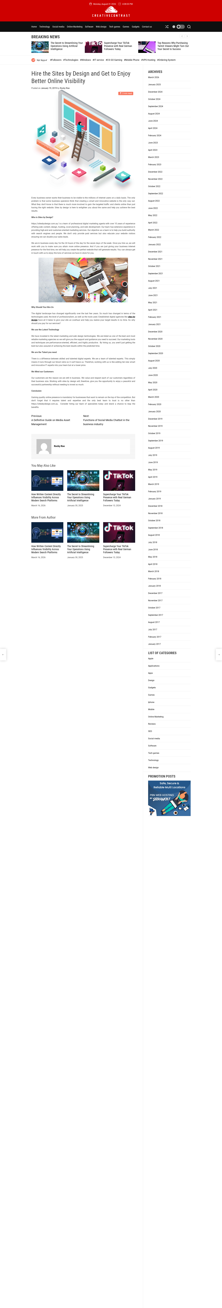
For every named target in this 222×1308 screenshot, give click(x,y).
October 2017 (154, 607)
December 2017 (155, 593)
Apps (150, 673)
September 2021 (155, 273)
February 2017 (154, 637)
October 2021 (154, 266)
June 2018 (153, 549)
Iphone (151, 702)
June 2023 (153, 142)
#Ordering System (166, 60)
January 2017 (154, 644)
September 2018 (155, 528)
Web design (101, 26)
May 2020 (152, 382)
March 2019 (153, 484)
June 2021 (153, 295)
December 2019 (155, 419)
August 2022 (154, 201)
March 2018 (153, 571)
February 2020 (154, 404)
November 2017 (155, 600)
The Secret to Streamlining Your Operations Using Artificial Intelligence (80, 497)
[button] (187, 36)
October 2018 (154, 520)
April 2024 (152, 128)
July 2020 (152, 368)
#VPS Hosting (148, 60)
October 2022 (154, 186)
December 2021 (155, 251)
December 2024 (155, 92)
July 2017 (152, 629)
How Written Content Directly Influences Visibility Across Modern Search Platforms (46, 497)
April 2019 (152, 477)
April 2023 (152, 150)
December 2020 (155, 331)
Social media (58, 26)
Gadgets (136, 26)
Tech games (114, 26)
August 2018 (154, 535)
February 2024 (154, 135)
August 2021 (154, 281)
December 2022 (155, 172)
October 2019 (154, 433)
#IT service (98, 60)
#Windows (85, 60)
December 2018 (155, 506)
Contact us (147, 26)
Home (34, 26)
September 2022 (155, 193)
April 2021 (152, 310)
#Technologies (71, 60)
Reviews (152, 724)
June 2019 (153, 462)
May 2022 (152, 215)
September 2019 (155, 440)
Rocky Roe (65, 88)
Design (151, 680)
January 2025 (154, 84)
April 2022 (152, 222)
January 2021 (154, 324)
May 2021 (152, 302)
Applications (153, 666)
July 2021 (152, 288)
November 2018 (155, 513)
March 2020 (153, 397)
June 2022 (153, 208)
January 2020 (154, 411)
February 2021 (154, 317)
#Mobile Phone (132, 60)
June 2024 (153, 121)
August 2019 (154, 448)
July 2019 (152, 455)
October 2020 (154, 346)
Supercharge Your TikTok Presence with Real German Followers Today (65, 46)
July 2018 (152, 542)
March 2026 (153, 77)
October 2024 (154, 99)
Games (126, 26)
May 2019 (152, 469)
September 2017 (155, 615)
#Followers (56, 60)
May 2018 (152, 557)
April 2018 (152, 564)
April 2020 (152, 389)
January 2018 (154, 586)
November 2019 (155, 426)
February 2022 (154, 237)
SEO (150, 731)
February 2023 (154, 164)
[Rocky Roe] (43, 446)
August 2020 (154, 360)
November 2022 (155, 179)
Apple (150, 658)
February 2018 (154, 578)
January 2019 (154, 498)
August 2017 (154, 622)
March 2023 (153, 157)
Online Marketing (75, 26)
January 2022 (154, 244)
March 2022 (153, 230)
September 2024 (155, 106)
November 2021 (155, 259)
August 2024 (154, 113)
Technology (44, 26)
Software (89, 26)
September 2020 (155, 353)
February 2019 (154, 491)
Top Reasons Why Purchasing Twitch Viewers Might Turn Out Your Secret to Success (119, 46)
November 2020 (155, 339)
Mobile (151, 709)
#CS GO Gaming (114, 60)
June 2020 (153, 375)
